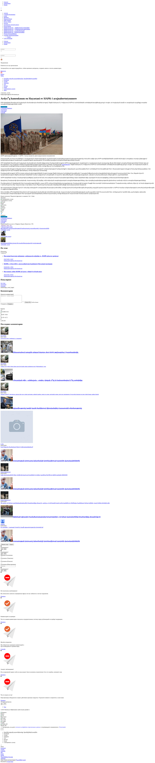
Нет (5, 549)
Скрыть (11, 544)
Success (6, 23)
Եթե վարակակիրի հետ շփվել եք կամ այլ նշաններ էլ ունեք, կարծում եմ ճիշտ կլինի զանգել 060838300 (34, 475)
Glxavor (6, 2)
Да (2, 549)
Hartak (5, 5)
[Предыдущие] (2, 704)
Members (6, 17)
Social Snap (10, 761)
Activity (6, 13)
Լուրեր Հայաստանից (11, 35)
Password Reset (8, 19)
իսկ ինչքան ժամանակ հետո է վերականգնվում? (17, 447)
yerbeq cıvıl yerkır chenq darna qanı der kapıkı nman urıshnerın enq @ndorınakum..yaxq (23, 366)
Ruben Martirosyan (5, 472)
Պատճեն (21, 760)
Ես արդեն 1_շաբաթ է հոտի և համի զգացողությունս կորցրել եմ (22, 527)
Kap (5, 707)
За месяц (3, 286)
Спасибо (3, 649)
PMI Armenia (7, 20)
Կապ (9, 37)
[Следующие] (4, 704)
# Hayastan (3, 111)
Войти (2, 74)
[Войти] (1, 72)
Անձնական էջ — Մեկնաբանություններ (17, 29)
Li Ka (2, 444)
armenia (3, 524)
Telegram (3, 225)
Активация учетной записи (11, 24)
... (1, 7)
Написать (3, 71)
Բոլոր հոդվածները (10, 34)
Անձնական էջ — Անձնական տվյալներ (16, 27)
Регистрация (7, 26)
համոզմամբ (66, 164)
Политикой (62, 727)
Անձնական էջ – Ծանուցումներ (14, 32)
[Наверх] (2, 729)
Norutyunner (4, 107)
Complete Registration (9, 14)
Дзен (7, 225)
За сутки (3, 283)
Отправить (10, 304)
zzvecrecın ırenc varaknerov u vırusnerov (11, 338)
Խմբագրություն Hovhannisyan (10, 94)
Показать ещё (4, 544)
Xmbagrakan (7, 3)
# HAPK (3, 112)
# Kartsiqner (4, 109)
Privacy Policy (7, 22)
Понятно (3, 596)
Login (5, 16)
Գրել (2, 75)
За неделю (3, 284)
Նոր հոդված (8, 38)
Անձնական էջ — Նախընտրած (14, 30)
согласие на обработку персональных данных (27, 727)
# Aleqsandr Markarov (6, 108)
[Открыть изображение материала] (32, 154)
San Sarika (3, 335)
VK (10, 225)
